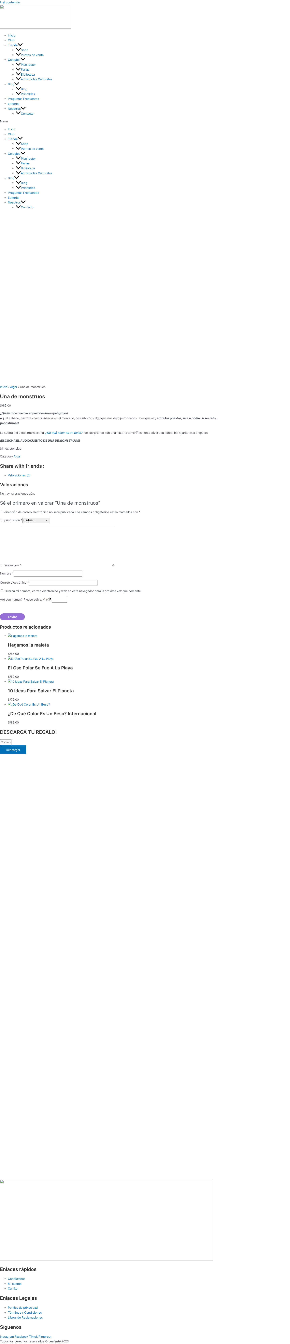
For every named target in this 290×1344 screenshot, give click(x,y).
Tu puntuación (11, 520)
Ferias (25, 69)
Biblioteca (28, 74)
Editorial (13, 104)
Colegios (14, 60)
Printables (28, 94)
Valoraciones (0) (19, 475)
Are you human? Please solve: (21, 599)
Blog (11, 84)
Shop (24, 50)
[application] (20, 45)
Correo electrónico (14, 582)
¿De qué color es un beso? (64, 433)
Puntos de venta (32, 55)
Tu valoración (10, 565)
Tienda (13, 45)
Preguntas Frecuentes (23, 99)
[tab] (126, 475)
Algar (13, 387)
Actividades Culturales (36, 79)
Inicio (11, 35)
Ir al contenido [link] (10, 2)
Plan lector (28, 65)
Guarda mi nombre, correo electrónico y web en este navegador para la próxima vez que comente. (73, 591)
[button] (145, 121)
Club (11, 40)
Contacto (27, 113)
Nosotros (14, 109)
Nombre (7, 573)
